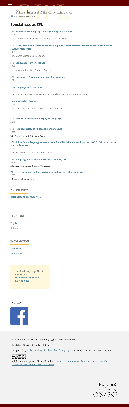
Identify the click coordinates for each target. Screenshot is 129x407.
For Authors (16, 253)
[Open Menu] (10, 3)
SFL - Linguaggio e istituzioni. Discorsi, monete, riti (38, 159)
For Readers (16, 248)
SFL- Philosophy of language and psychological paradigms (42, 31)
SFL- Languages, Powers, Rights (27, 62)
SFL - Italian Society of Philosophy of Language (35, 118)
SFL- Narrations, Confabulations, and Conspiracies (37, 77)
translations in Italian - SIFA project (28, 279)
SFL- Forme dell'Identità (23, 101)
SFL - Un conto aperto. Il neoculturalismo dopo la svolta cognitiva (47, 172)
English (14, 223)
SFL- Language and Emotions (26, 87)
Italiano (14, 227)
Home (13, 15)
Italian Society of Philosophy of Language (49, 350)
